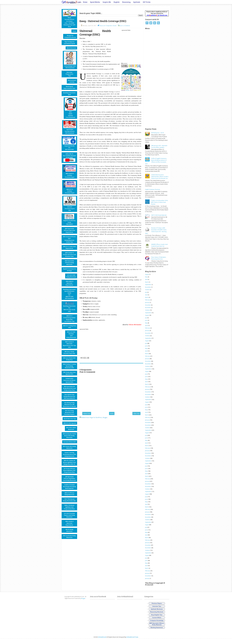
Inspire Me (107, 2)
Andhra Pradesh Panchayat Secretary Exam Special (69, 486)
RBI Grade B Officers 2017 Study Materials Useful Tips (69, 239)
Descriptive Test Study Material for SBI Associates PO (69, 396)
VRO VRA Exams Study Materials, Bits (69, 500)
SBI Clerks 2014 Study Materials (69, 447)
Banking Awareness (157, 627)
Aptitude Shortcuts (157, 609)
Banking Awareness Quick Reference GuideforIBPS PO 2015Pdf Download (69, 293)
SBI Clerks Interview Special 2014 (69, 373)
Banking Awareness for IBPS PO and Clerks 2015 (69, 308)
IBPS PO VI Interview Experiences (69, 247)
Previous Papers (157, 603)
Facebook (147, 22)
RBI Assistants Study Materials (69, 536)
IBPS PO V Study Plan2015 (69, 326)
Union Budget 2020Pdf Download (70, 67)
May (146, 277)
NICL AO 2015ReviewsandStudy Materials (71, 334)
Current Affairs (156, 617)
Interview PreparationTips (69, 74)
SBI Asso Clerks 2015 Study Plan (69, 359)
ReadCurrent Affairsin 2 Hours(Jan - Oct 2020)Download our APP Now (69, 22)
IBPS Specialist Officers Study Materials (69, 262)
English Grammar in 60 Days (69, 269)
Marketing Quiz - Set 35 (157, 132)
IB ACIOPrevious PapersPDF (70, 208)
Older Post (136, 413)
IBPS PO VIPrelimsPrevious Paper (69, 191)
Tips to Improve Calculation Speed (69, 42)
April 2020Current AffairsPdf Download (69, 131)
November (148, 287)
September (148, 284)
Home (85, 2)
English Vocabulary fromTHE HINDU (69, 222)
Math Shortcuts (71, 48)
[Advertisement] (101, 8)
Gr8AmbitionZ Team (132, 637)
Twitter (150, 22)
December (148, 305)
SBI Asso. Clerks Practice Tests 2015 (69, 352)
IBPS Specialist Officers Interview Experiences (69, 230)
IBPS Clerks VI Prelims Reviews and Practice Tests (69, 254)
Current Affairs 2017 (69, 442)
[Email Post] (81, 357)
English (117, 2)
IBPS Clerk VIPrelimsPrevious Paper (69, 175)
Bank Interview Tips (70, 418)
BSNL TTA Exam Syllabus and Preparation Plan (69, 507)
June (146, 320)
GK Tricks (146, 2)
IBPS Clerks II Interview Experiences (69, 523)
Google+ (154, 22)
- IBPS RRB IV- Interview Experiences (69, 283)
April (146, 279)
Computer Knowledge (156, 620)
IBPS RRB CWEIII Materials (71, 428)
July (146, 292)
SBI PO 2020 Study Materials (159, 215)
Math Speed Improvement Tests (69, 87)
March (147, 282)
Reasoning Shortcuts (156, 612)
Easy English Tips (156, 614)
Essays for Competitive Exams (108, 25)
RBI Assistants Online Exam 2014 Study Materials (69, 435)
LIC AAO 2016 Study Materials (71, 276)
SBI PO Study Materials (69, 530)
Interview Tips (156, 606)
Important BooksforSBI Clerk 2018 (69, 147)
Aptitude (136, 2)
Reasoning (126, 2)
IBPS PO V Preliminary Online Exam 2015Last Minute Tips (69, 318)
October (147, 289)
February (147, 300)
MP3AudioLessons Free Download (70, 114)
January (147, 302)
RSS (158, 22)
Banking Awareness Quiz (69, 93)
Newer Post (86, 413)
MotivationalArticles (72, 81)
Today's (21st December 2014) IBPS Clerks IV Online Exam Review (159, 202)
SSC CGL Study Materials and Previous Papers (69, 412)
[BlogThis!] (85, 358)
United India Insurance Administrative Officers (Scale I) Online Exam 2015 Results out (159, 176)
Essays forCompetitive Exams (70, 36)
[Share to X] (86, 358)
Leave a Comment (125, 25)
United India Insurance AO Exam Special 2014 (69, 380)
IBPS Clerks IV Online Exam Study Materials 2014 (69, 366)
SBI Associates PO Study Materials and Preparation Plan (69, 388)
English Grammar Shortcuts (152, 189)
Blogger (83, 598)
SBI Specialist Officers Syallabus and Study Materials (69, 478)
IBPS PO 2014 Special (69, 423)
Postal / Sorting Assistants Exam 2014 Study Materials (69, 454)
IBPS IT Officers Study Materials (69, 493)
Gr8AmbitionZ (102, 637)
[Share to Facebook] (88, 358)
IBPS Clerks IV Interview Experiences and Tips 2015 (69, 344)
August (147, 274)
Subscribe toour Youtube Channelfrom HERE (69, 155)
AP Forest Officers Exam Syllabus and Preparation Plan (69, 470)
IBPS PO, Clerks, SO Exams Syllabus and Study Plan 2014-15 (69, 462)
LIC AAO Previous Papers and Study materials (69, 515)
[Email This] (83, 358)
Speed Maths (95, 2)
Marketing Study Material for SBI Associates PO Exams (69, 404)
